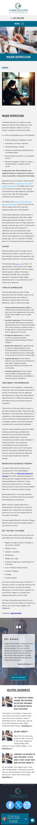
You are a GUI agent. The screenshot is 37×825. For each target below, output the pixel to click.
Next (34, 671)
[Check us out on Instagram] (27, 805)
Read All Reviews (18, 677)
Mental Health (16, 613)
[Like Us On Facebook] (10, 805)
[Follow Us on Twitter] (18, 805)
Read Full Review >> (25, 664)
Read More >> (27, 726)
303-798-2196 (18, 18)
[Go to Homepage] (18, 8)
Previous (3, 671)
